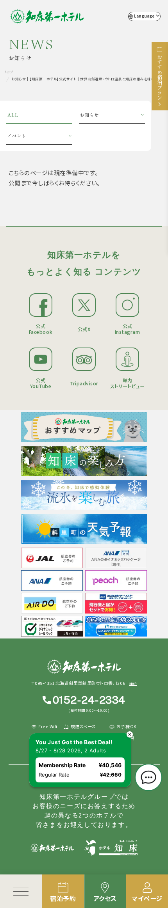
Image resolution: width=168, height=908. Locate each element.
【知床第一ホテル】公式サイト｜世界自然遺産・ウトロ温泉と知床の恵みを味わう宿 (47, 16)
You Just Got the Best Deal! (74, 742)
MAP (133, 683)
